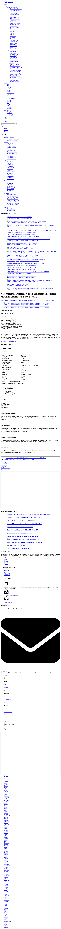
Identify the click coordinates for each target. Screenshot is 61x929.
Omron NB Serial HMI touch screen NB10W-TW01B (24, 524)
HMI (5, 131)
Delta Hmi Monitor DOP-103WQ (18, 548)
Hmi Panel (3, 466)
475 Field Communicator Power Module (17, 285)
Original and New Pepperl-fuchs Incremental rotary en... (21, 289)
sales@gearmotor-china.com (11, 595)
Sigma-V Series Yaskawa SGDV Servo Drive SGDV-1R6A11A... (23, 281)
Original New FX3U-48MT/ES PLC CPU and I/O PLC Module (23, 236)
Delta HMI (3, 462)
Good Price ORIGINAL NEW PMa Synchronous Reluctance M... (23, 252)
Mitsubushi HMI (5, 469)
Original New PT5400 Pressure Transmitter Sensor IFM (21, 269)
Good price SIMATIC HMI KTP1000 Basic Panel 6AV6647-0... (23, 222)
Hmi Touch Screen (5, 468)
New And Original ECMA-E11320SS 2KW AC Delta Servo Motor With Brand (26, 458)
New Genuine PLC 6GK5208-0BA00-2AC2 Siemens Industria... (23, 228)
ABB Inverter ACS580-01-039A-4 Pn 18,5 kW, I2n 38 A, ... (22, 232)
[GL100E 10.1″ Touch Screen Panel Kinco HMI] (19, 533)
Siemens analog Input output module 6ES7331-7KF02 (20, 277)
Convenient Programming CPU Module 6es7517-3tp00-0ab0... (23, 261)
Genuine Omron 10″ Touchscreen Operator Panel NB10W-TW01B (21, 459)
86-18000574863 (8, 712)
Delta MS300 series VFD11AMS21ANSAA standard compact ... (23, 240)
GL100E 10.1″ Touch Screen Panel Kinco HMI (22, 536)
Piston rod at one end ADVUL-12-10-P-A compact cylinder (22, 257)
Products (6, 130)
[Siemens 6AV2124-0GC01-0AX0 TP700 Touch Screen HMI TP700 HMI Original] (28, 514)
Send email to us (5, 341)
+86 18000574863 (8, 602)
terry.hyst (6, 687)
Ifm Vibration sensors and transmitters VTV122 (19, 218)
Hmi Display (4, 463)
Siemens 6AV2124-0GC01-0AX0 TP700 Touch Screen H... (26, 518)
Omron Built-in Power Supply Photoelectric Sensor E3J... (21, 265)
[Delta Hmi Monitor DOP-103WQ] (16, 545)
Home (5, 128)
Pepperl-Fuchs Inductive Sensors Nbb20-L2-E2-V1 (20, 248)
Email (16, 341)
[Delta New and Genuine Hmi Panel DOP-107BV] (20, 527)
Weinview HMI (4, 470)
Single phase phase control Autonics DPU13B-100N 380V (22, 244)
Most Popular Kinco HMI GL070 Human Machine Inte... (25, 542)
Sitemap (6, 675)
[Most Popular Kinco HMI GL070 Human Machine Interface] (23, 539)
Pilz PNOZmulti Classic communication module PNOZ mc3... (22, 273)
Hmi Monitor (4, 465)
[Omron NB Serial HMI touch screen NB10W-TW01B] (21, 520)
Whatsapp (11, 341)
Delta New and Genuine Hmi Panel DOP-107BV (22, 530)
